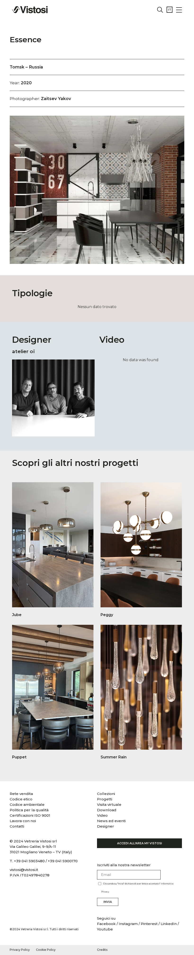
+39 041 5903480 (29, 861)
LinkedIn (169, 923)
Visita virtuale (109, 804)
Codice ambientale (27, 804)
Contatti (17, 826)
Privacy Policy (20, 949)
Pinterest (149, 923)
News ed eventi (111, 821)
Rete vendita (21, 793)
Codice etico (21, 799)
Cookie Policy (46, 949)
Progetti (104, 799)
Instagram (128, 923)
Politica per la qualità (29, 810)
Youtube (105, 929)
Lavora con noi (23, 821)
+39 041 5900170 (63, 861)
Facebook (107, 923)
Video (102, 815)
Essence (25, 39)
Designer (105, 826)
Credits (102, 949)
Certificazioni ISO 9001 (30, 815)
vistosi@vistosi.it (24, 869)
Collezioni (106, 793)
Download (106, 810)
